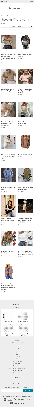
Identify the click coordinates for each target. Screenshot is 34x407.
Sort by (3, 23)
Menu (5, 1)
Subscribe (28, 391)
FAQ (17, 359)
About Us (17, 354)
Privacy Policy (17, 363)
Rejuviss (17, 307)
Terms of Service (17, 361)
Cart (31, 1)
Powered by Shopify (26, 396)
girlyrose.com (17, 8)
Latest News (17, 304)
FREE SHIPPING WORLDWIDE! (17, 368)
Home (2, 15)
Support (17, 352)
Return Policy (17, 366)
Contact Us (17, 356)
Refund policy (17, 373)
